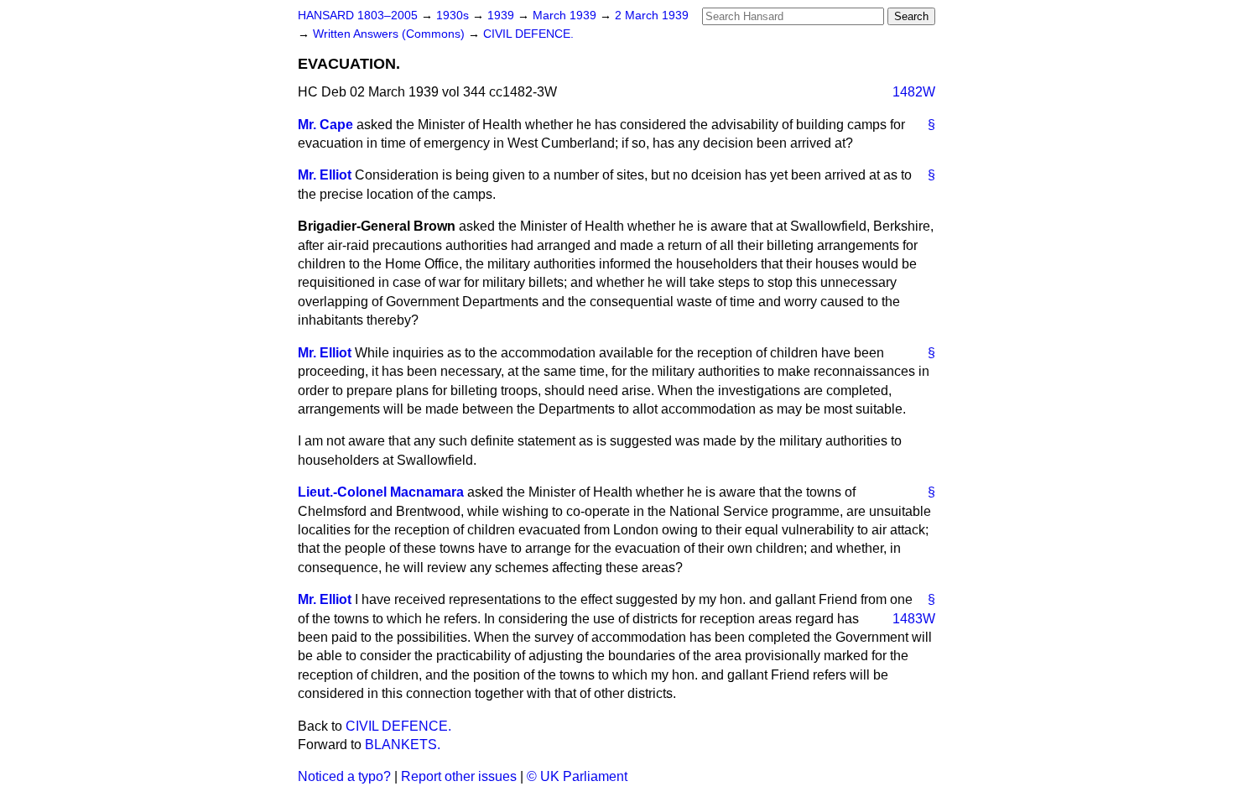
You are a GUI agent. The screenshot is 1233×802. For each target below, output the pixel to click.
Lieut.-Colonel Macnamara (381, 492)
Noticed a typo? (344, 776)
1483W (913, 619)
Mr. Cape (325, 124)
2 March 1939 (652, 15)
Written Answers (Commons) (390, 34)
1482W (913, 92)
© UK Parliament (577, 776)
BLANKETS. (402, 744)
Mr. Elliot (324, 175)
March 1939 (566, 15)
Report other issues (459, 776)
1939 (502, 15)
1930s (454, 15)
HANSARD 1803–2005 (358, 15)
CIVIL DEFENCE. (528, 34)
